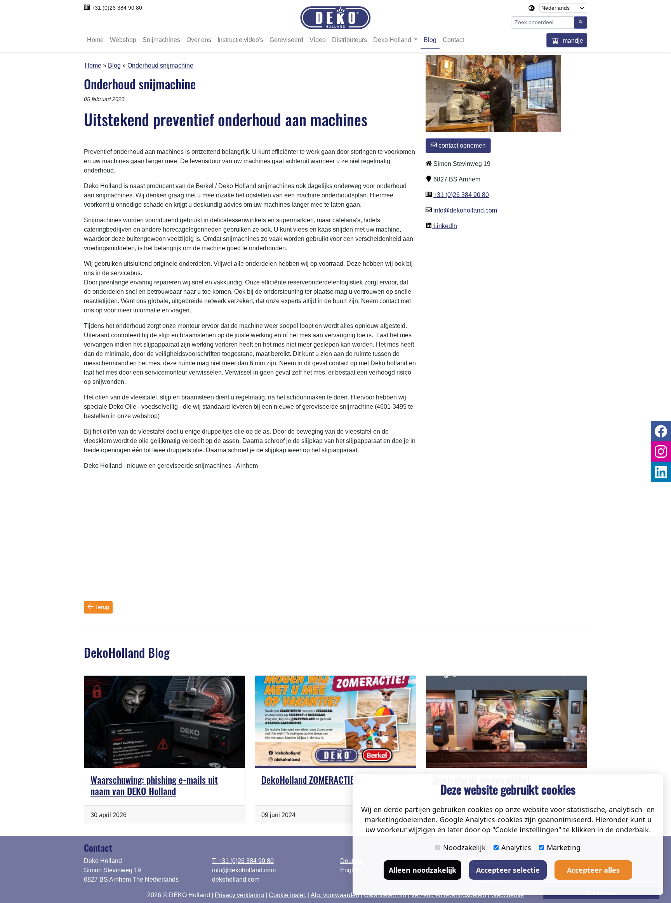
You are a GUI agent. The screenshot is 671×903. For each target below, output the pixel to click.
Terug (101, 607)
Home (95, 40)
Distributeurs (349, 40)
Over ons (198, 40)
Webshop (123, 40)
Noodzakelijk (464, 847)
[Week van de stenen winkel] (506, 722)
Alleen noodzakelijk (422, 870)
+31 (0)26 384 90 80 (117, 8)
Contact (453, 40)
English (350, 870)
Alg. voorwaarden (335, 895)
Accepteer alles (593, 870)
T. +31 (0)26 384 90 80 (243, 861)
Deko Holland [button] (393, 40)
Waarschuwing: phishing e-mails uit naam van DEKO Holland (154, 785)
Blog (430, 40)
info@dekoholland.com (465, 210)
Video (317, 40)
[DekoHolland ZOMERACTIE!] (335, 722)
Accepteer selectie (508, 870)
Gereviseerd (286, 40)
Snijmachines (161, 40)
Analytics (516, 847)
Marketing (564, 847)
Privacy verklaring (239, 895)
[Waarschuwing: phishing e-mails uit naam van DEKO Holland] (164, 722)
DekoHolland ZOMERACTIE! (308, 779)
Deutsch (351, 861)
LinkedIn (444, 226)
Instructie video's (240, 40)
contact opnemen (461, 145)
